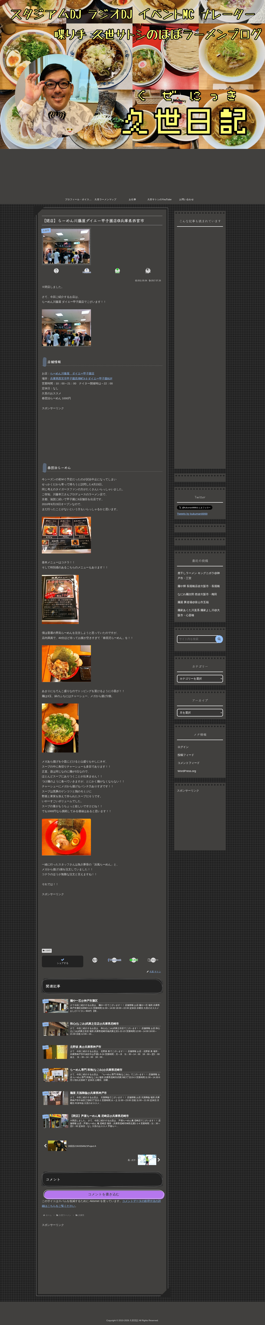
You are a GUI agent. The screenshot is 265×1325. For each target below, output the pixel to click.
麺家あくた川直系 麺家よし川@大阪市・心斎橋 (199, 613)
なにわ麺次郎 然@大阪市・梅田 (197, 594)
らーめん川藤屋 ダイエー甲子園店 (72, 373)
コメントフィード (189, 762)
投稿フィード (186, 754)
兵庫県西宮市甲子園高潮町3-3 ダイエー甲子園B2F (81, 378)
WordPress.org (187, 771)
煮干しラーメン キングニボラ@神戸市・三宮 (199, 576)
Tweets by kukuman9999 (192, 513)
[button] (147, 271)
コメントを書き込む (103, 1194)
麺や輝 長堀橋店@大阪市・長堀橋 (199, 586)
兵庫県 (48, 951)
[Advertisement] (132, 171)
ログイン (183, 747)
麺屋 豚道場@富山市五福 (193, 602)
